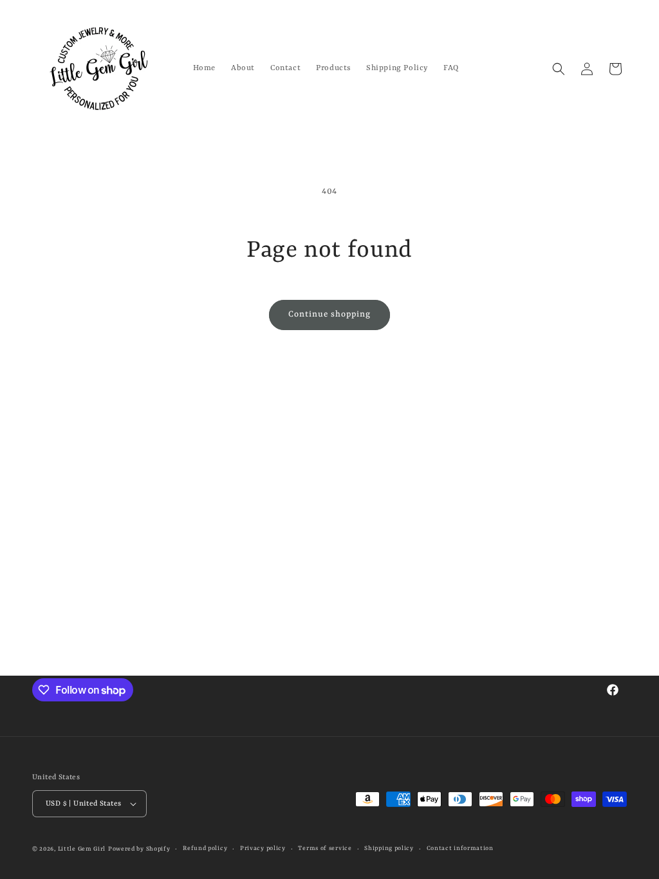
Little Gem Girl (82, 849)
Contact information (460, 848)
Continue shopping (329, 314)
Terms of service (324, 848)
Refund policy (205, 848)
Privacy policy (263, 848)
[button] (558, 69)
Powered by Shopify (139, 849)
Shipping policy (389, 848)
